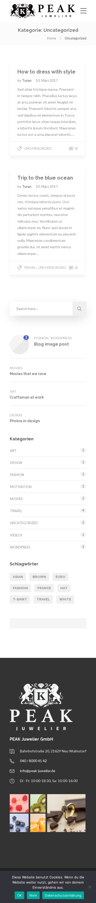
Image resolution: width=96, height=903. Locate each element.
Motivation (20, 487)
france (44, 588)
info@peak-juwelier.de (37, 771)
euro (60, 577)
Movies (16, 368)
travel (43, 599)
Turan (27, 80)
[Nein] (89, 886)
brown (39, 577)
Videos (16, 535)
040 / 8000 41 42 (33, 761)
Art (13, 391)
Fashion (41, 338)
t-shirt (20, 599)
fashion (20, 588)
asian (18, 577)
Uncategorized (38, 148)
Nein (33, 895)
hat (64, 588)
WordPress (61, 338)
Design (16, 415)
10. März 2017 (47, 80)
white (65, 599)
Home (51, 38)
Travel (30, 267)
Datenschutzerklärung (63, 895)
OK (19, 895)
